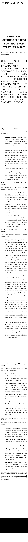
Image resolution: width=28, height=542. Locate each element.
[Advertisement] (14, 116)
